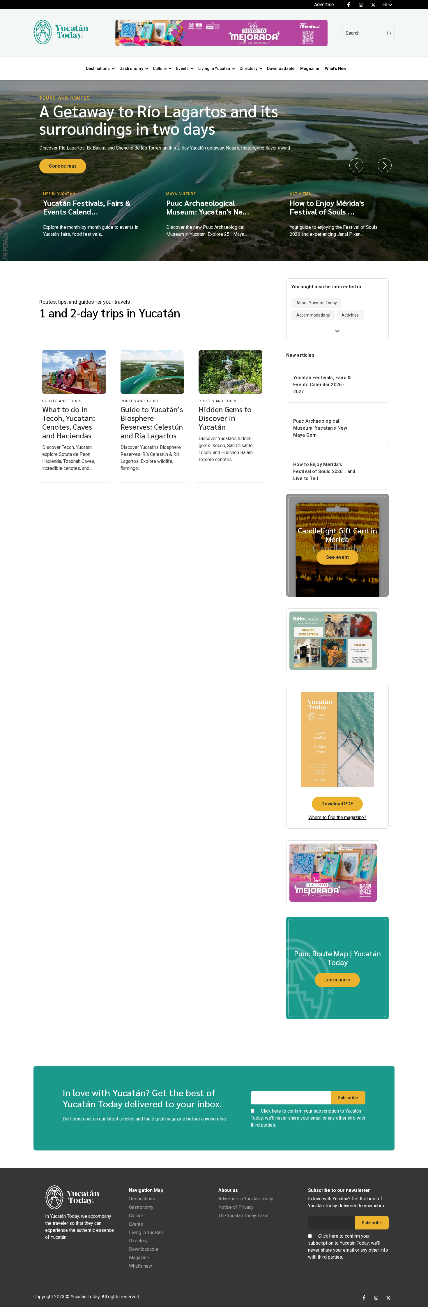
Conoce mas (63, 166)
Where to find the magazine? (337, 817)
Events (182, 68)
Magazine (309, 68)
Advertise (324, 4)
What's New (335, 68)
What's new (140, 1266)
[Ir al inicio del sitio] (60, 42)
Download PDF (337, 804)
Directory (248, 68)
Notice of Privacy (236, 1207)
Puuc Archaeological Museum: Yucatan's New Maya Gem (320, 428)
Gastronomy (131, 68)
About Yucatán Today (316, 303)
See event (337, 557)
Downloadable (280, 68)
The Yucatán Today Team (243, 1215)
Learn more (337, 980)
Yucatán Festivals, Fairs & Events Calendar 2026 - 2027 (322, 384)
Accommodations (313, 315)
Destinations (98, 68)
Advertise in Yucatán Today (245, 1198)
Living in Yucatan (214, 68)
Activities (350, 315)
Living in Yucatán (146, 1232)
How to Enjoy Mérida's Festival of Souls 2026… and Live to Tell (324, 471)
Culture (160, 68)
